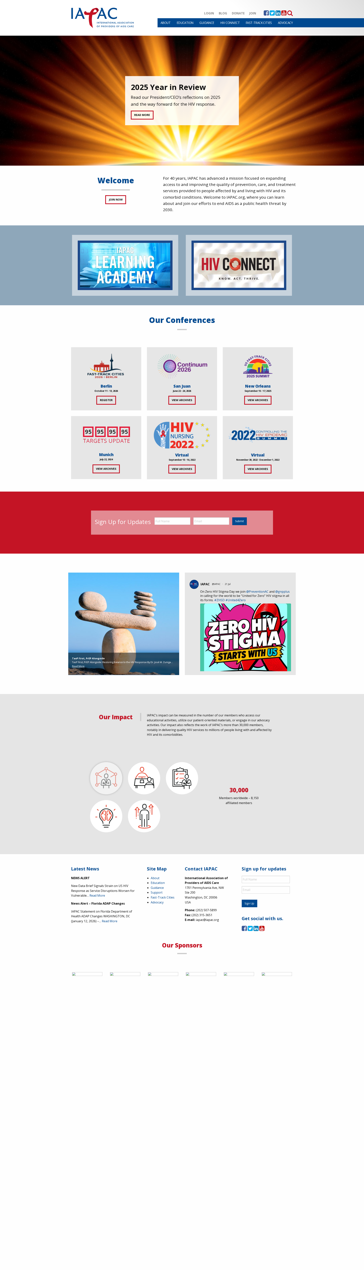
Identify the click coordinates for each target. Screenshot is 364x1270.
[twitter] (272, 14)
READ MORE (142, 115)
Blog (223, 13)
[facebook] (266, 14)
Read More (78, 666)
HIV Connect (230, 23)
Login (209, 13)
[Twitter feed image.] (245, 664)
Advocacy (285, 23)
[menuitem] (166, 22)
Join (252, 13)
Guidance (206, 23)
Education (185, 23)
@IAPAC (216, 584)
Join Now (116, 199)
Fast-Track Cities (259, 23)
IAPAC (205, 584)
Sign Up (249, 903)
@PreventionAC (257, 591)
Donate (238, 13)
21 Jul (228, 584)
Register (106, 400)
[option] (182, 101)
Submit (239, 521)
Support (156, 892)
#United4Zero (235, 600)
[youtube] (283, 14)
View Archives (182, 400)
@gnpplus (282, 591)
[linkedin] (278, 14)
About (166, 23)
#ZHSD (219, 600)
